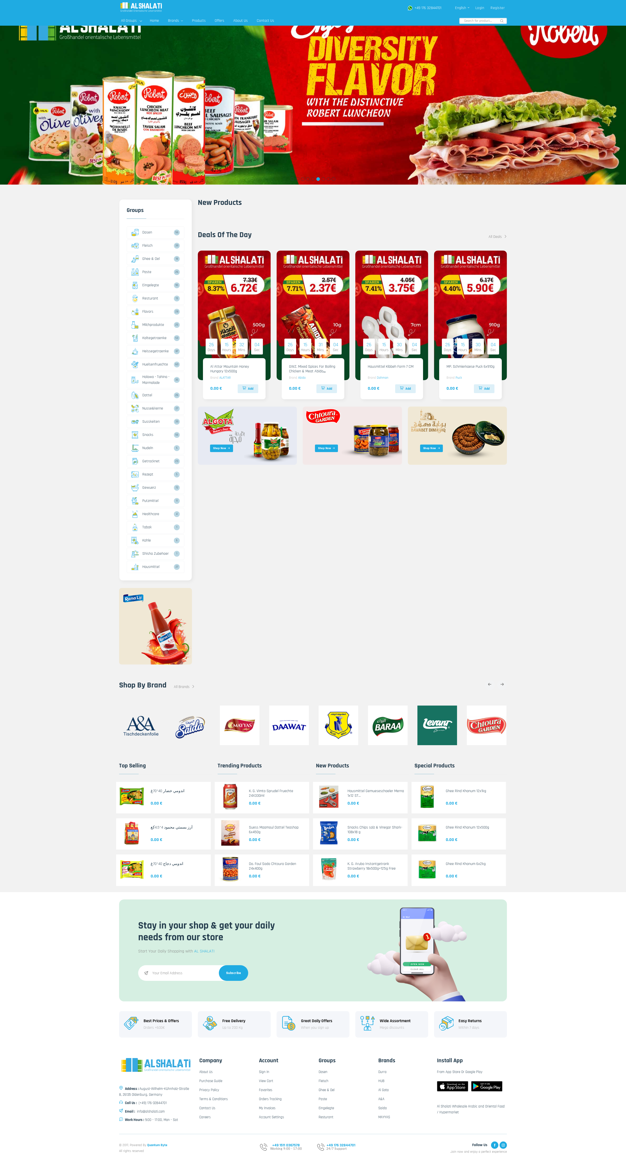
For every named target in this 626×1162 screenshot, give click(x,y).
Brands (174, 20)
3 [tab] (303, 179)
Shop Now (219, 448)
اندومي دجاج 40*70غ (167, 863)
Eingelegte (150, 285)
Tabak (147, 527)
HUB (381, 1081)
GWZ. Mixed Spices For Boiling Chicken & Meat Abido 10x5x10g (312, 371)
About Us (240, 20)
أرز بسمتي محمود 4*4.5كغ (171, 827)
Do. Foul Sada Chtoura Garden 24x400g (272, 866)
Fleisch (147, 245)
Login (479, 8)
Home (154, 20)
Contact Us (265, 20)
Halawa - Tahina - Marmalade (155, 379)
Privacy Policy (209, 1090)
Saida (382, 1108)
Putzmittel (150, 500)
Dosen (147, 232)
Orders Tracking (270, 1099)
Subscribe (233, 973)
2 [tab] (298, 179)
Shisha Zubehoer (155, 553)
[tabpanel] (313, 105)
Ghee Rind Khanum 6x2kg (466, 863)
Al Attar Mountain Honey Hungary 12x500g (229, 369)
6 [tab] (318, 179)
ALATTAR (225, 378)
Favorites (265, 1090)
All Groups (129, 20)
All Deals (496, 236)
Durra (382, 1072)
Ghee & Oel (151, 258)
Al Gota (383, 1090)
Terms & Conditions (213, 1099)
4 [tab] (308, 179)
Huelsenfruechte (155, 364)
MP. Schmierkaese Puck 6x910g (470, 366)
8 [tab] (328, 179)
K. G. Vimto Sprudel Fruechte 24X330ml (271, 793)
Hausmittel (150, 566)
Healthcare (150, 514)
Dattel (147, 395)
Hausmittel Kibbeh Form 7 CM (391, 366)
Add (250, 389)
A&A (381, 1099)
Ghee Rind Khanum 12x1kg (466, 791)
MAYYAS (384, 1117)
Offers (219, 20)
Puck (459, 378)
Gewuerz (149, 487)
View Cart (266, 1081)
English (461, 8)
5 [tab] (313, 179)
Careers (205, 1117)
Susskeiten (151, 421)
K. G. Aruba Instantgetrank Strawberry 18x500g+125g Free (371, 866)
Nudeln (147, 448)
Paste (146, 272)
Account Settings (271, 1117)
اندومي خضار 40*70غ (167, 791)
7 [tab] (323, 179)
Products (199, 20)
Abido (302, 378)
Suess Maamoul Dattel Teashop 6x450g (274, 830)
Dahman (382, 378)
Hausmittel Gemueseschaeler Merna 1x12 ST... (375, 793)
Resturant (150, 298)
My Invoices (267, 1108)
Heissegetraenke (155, 351)
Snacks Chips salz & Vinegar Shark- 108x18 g (374, 830)
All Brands (182, 686)
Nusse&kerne (152, 408)
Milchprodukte (153, 324)
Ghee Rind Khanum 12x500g (467, 827)
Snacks (147, 434)
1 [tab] (292, 179)
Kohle (146, 540)
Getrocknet (151, 461)
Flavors (147, 311)
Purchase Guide (210, 1081)
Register (498, 8)
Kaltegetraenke (154, 338)
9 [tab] (333, 179)
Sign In (264, 1072)
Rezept (147, 474)
